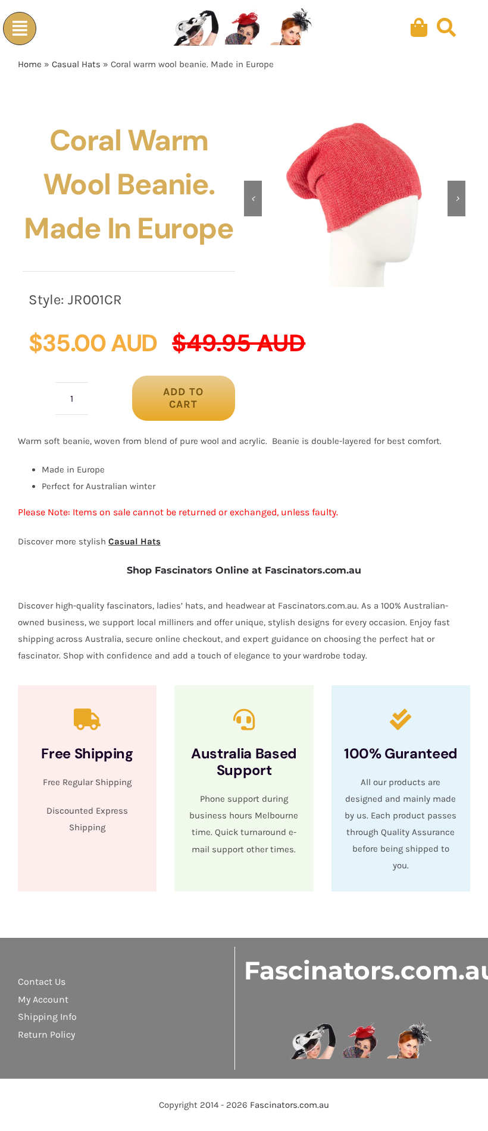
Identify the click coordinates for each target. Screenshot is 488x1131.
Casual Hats (76, 64)
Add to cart (183, 398)
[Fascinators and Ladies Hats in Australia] (245, 28)
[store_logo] (361, 1025)
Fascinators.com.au (289, 1105)
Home (30, 64)
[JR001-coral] (354, 198)
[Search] (446, 28)
